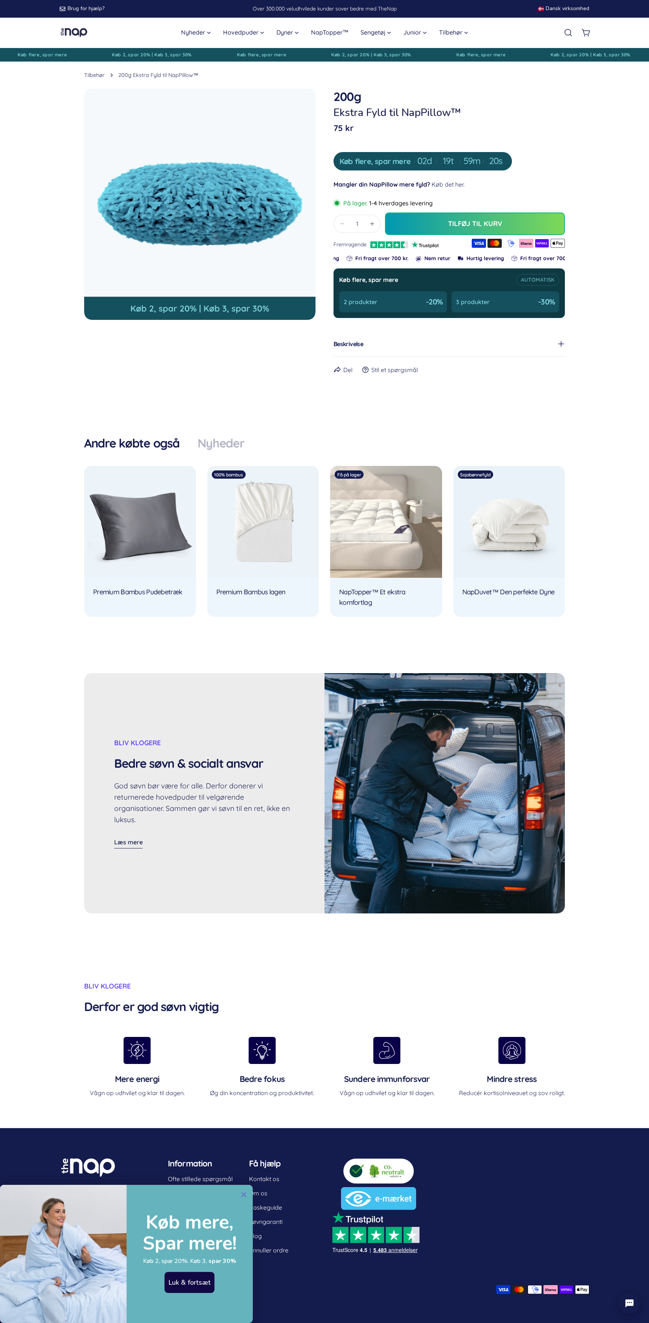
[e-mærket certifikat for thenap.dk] (378, 1192)
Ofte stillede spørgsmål (200, 1179)
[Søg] (568, 32)
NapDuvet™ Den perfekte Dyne (508, 592)
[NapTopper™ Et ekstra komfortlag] (386, 522)
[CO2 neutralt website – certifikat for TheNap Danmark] (378, 1162)
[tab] (132, 443)
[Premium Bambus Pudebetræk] (140, 522)
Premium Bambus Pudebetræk (137, 592)
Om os (258, 1193)
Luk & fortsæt (189, 1282)
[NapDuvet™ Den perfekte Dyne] (509, 522)
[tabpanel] (324, 541)
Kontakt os (264, 1179)
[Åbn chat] (629, 1303)
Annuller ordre (268, 1250)
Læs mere (128, 842)
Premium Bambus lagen (250, 592)
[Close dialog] (243, 1194)
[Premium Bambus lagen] (263, 522)
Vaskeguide (265, 1207)
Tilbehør (94, 75)
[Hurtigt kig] (185, 482)
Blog (255, 1236)
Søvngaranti (265, 1221)
